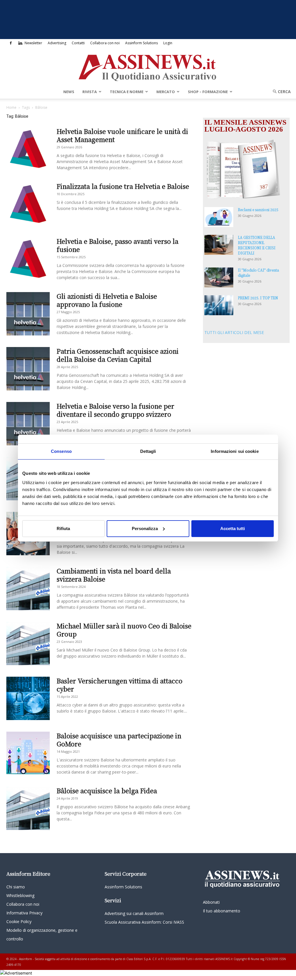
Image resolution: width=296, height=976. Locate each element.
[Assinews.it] (148, 66)
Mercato (165, 91)
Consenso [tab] (61, 451)
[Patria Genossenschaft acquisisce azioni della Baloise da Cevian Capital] (28, 368)
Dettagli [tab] (148, 451)
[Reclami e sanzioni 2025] (218, 217)
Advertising (57, 42)
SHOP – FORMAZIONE (208, 91)
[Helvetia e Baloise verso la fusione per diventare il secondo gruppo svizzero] (28, 423)
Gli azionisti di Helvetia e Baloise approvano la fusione (107, 300)
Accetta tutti (232, 528)
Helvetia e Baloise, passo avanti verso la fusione (117, 245)
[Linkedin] (20, 43)
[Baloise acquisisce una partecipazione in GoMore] (28, 753)
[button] (280, 91)
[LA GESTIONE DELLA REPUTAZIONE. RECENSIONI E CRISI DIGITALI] (218, 245)
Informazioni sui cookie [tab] (234, 451)
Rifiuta (63, 528)
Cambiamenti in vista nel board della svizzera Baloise (114, 574)
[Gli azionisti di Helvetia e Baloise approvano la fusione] (28, 313)
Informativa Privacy (24, 913)
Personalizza (145, 528)
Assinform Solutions (141, 42)
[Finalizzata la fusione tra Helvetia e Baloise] (28, 204)
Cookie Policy (19, 921)
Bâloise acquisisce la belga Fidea (107, 790)
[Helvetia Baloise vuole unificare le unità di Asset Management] (28, 149)
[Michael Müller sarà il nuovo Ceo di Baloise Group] (28, 643)
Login (167, 42)
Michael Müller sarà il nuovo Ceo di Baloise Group (124, 629)
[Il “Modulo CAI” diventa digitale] (218, 277)
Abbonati (211, 902)
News (68, 91)
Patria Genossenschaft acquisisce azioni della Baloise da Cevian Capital (118, 355)
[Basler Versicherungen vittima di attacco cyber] (28, 698)
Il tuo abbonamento (221, 911)
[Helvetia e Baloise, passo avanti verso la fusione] (28, 259)
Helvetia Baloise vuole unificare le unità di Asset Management (122, 135)
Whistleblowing (20, 895)
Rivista (89, 91)
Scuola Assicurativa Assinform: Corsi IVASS (144, 922)
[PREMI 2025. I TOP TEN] (218, 305)
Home (11, 107)
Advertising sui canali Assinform (134, 913)
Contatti (78, 42)
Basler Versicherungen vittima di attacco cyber (119, 684)
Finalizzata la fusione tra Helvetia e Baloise (123, 186)
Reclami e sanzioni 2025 (258, 209)
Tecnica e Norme (126, 91)
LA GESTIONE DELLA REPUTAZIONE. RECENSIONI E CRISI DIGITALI (256, 245)
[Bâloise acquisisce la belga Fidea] (28, 808)
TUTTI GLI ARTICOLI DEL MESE (234, 332)
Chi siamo (15, 887)
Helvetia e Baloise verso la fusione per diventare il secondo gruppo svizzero (115, 409)
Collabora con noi (105, 42)
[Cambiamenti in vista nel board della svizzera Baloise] (28, 588)
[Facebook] (10, 43)
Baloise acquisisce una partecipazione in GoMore (119, 739)
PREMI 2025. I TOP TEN (258, 297)
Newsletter (33, 42)
